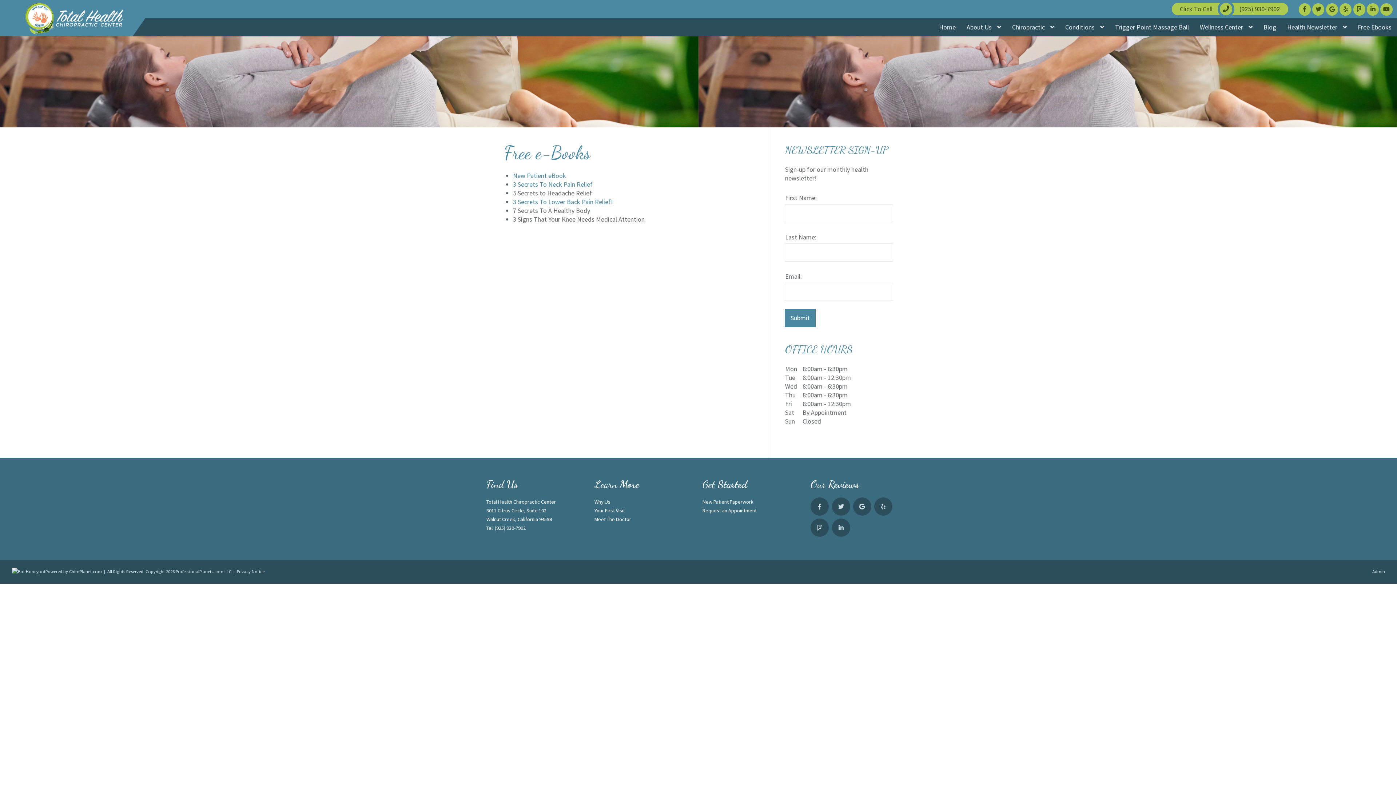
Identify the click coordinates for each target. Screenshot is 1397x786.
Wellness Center (1222, 27)
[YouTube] (1386, 9)
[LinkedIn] (1373, 9)
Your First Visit (609, 510)
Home (947, 27)
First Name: (801, 198)
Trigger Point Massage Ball (1152, 27)
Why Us (602, 502)
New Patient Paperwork (728, 502)
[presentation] (28, 571)
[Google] (1332, 9)
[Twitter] (1318, 9)
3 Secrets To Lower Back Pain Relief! (563, 202)
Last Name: (800, 237)
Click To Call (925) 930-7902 (1230, 9)
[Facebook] (1305, 9)
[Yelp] (1346, 9)
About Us (980, 27)
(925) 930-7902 (510, 528)
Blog (1269, 27)
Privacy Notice (250, 571)
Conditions (1080, 27)
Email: (793, 276)
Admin (1378, 571)
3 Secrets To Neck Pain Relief (553, 184)
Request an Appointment (730, 510)
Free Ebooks (1375, 27)
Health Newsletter (1313, 27)
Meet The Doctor (612, 519)
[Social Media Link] (1359, 9)
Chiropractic (1029, 27)
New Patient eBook (539, 175)
